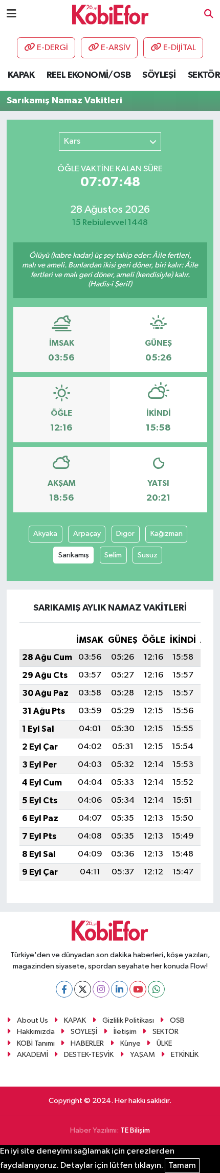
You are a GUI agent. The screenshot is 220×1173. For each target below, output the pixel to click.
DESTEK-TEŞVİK (89, 1054)
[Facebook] (64, 989)
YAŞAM (142, 1054)
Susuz (148, 555)
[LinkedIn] (119, 989)
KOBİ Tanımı (36, 1043)
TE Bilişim (135, 1130)
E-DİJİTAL (179, 47)
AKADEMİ (32, 1054)
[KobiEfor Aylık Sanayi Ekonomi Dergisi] (110, 14)
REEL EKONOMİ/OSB (88, 75)
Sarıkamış (73, 555)
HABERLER (87, 1043)
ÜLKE (164, 1043)
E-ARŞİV (115, 47)
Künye (130, 1043)
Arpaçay (87, 533)
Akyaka (45, 533)
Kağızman (166, 533)
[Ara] (208, 14)
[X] (82, 989)
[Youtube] (137, 989)
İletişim (125, 1031)
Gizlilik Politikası (128, 1020)
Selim (113, 555)
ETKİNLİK (185, 1054)
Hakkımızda (36, 1031)
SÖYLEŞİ (158, 75)
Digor (125, 533)
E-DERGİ (52, 47)
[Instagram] (101, 989)
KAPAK (21, 75)
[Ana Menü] (11, 14)
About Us (32, 1020)
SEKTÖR (204, 75)
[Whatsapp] (156, 989)
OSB (177, 1020)
